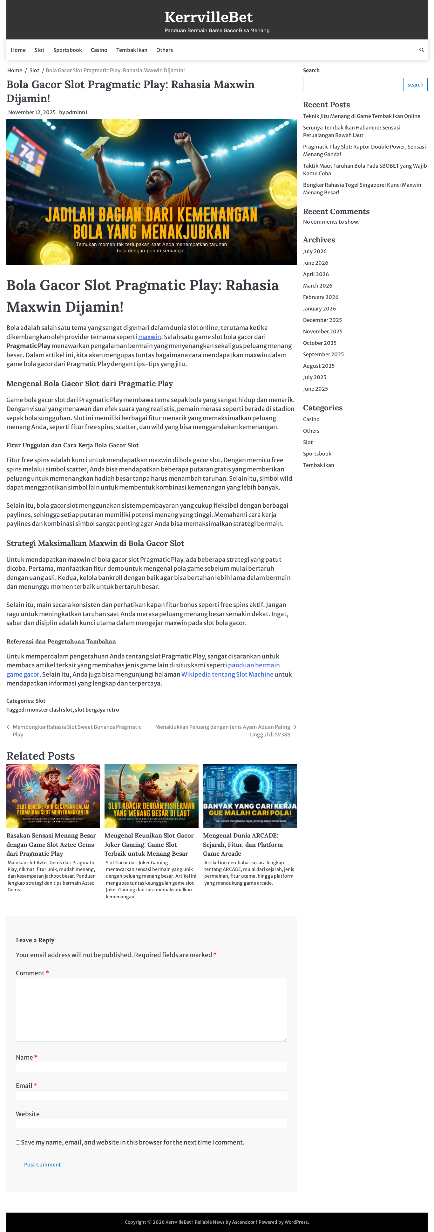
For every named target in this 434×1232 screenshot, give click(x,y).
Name (26, 1057)
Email (26, 1085)
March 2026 (318, 285)
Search (311, 70)
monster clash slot (49, 709)
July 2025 (315, 377)
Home (18, 50)
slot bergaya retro (97, 709)
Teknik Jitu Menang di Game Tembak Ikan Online (361, 116)
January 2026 (319, 308)
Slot (39, 50)
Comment (32, 973)
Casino (99, 50)
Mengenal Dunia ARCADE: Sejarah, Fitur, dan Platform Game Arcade (243, 844)
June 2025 (315, 389)
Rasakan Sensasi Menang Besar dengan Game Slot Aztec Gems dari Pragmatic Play (51, 844)
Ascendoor (243, 1222)
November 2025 (323, 331)
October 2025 (320, 343)
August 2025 (319, 366)
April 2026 (316, 274)
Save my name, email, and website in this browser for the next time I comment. (133, 1142)
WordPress (296, 1222)
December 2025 (322, 320)
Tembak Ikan (131, 50)
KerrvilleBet (209, 17)
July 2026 (315, 251)
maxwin (149, 337)
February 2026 (321, 297)
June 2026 (316, 263)
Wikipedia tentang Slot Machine (227, 674)
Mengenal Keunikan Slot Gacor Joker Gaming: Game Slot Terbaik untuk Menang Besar (149, 844)
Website (28, 1114)
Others (164, 50)
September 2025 (323, 354)
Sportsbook (67, 50)
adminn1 (76, 112)
